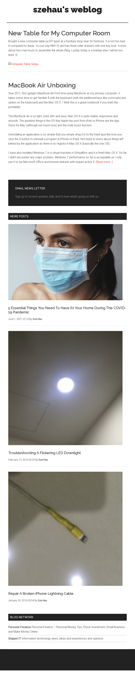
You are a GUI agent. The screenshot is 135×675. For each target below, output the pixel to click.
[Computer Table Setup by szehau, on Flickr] (23, 64)
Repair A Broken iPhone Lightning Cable (40, 593)
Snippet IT (14, 638)
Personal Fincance (19, 627)
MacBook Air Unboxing (42, 85)
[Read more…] (104, 162)
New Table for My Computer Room (59, 33)
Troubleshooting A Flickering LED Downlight (44, 453)
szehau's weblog (67, 9)
